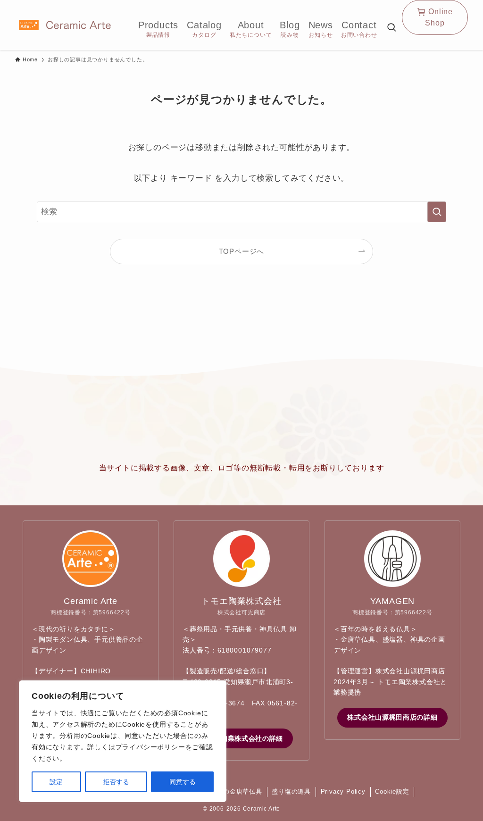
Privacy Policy (343, 791)
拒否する (116, 782)
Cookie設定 (392, 791)
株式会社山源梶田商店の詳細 (392, 717)
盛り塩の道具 (291, 791)
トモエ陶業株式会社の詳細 (241, 738)
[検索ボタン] (391, 28)
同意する (182, 782)
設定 (56, 782)
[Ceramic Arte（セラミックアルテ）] (65, 25)
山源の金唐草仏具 (236, 791)
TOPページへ (242, 251)
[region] (122, 741)
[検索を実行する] (436, 211)
